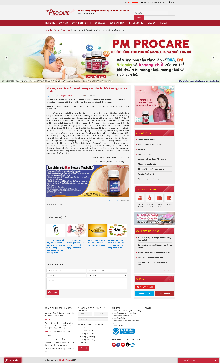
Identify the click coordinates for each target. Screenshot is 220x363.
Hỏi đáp (169, 204)
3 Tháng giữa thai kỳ (87, 336)
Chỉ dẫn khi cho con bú (150, 205)
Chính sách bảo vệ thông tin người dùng (126, 310)
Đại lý (173, 2)
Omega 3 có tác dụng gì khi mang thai (154, 159)
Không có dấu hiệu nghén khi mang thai (154, 252)
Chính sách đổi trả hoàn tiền (122, 315)
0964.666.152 (133, 2)
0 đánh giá (61, 204)
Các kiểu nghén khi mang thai (150, 257)
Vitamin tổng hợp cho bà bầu (150, 144)
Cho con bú (84, 343)
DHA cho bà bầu (144, 154)
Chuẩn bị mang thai (87, 330)
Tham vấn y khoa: (61, 96)
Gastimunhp (164, 293)
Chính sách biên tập (119, 325)
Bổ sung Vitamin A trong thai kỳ (151, 169)
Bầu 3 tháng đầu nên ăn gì (148, 179)
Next (213, 58)
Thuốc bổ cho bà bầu (146, 139)
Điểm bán (14, 360)
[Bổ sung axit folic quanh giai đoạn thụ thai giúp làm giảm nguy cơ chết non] (76, 238)
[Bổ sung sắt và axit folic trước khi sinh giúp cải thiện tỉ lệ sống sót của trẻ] (117, 238)
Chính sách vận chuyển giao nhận (124, 313)
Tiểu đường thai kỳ (146, 174)
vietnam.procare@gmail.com (154, 2)
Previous (6, 58)
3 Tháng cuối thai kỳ (87, 340)
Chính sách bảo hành (119, 318)
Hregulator (144, 293)
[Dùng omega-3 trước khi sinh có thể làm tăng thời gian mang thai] (97, 238)
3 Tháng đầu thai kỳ (87, 333)
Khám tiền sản (159, 205)
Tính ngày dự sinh (140, 205)
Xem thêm (168, 271)
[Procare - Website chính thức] (60, 12)
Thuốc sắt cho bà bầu (147, 164)
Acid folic (142, 149)
